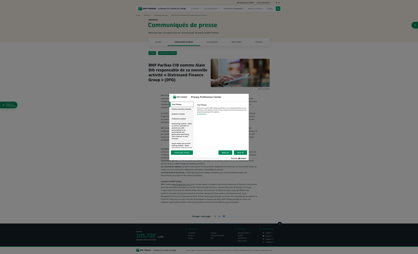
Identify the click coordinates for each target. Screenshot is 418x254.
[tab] (181, 104)
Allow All (240, 153)
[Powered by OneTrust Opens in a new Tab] (239, 158)
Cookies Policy (201, 114)
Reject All (225, 153)
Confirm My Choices (182, 153)
